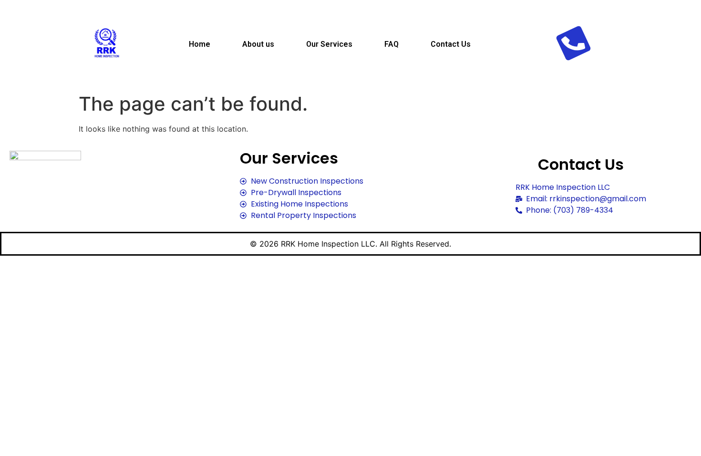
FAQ (391, 44)
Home (199, 44)
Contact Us (451, 44)
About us (258, 44)
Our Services (329, 44)
